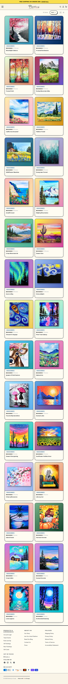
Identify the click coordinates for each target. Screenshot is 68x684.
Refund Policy (49, 639)
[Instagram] (8, 663)
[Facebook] (5, 663)
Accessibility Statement (51, 645)
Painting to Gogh (12, 678)
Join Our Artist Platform (31, 636)
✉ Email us (7, 657)
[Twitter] (11, 663)
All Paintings (7, 643)
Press (26, 645)
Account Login (8, 635)
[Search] (60, 6)
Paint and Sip (7, 641)
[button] (54, 12)
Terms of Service (50, 642)
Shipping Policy (49, 633)
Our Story (27, 633)
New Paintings (8, 646)
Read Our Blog (28, 639)
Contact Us (27, 642)
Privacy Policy (49, 636)
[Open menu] (2, 7)
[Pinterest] (14, 663)
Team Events (7, 638)
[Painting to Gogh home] (34, 7)
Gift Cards (6, 649)
